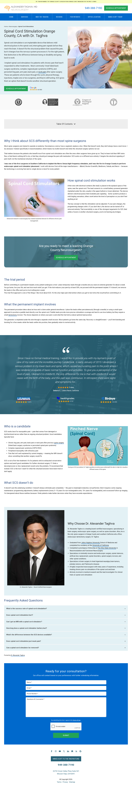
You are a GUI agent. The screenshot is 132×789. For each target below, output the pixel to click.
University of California (100, 545)
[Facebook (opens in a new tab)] (51, 752)
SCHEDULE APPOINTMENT (116, 8)
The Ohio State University (107, 548)
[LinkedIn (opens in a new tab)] (68, 752)
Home (6, 26)
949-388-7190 (93, 8)
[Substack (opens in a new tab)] (72, 752)
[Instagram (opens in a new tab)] (55, 752)
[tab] (66, 608)
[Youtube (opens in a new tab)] (59, 752)
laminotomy (12, 315)
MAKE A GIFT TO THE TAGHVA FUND (66, 759)
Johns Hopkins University (90, 543)
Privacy (65, 782)
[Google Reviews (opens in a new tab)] (80, 752)
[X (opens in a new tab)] (63, 752)
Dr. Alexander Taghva (18, 655)
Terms (59, 782)
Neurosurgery (13, 26)
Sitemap (72, 782)
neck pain (42, 72)
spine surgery (59, 443)
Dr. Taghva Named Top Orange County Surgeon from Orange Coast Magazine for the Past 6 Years (66, 1)
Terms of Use (76, 720)
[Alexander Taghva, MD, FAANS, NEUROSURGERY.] (20, 8)
